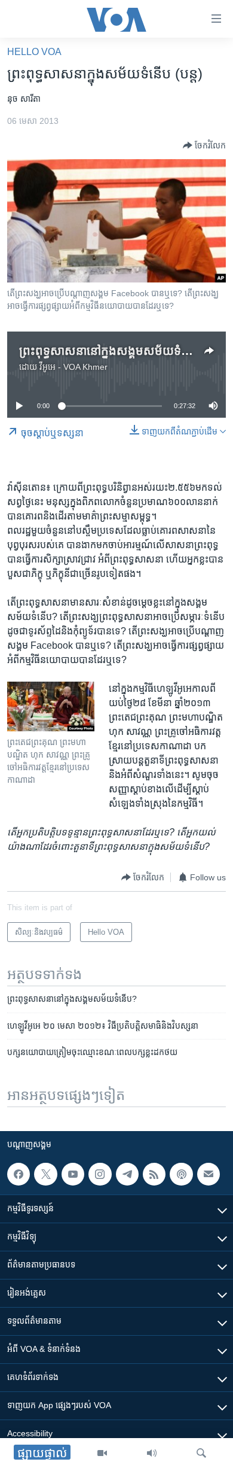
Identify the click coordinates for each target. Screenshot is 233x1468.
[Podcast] (181, 1174)
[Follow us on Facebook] (18, 1174)
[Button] (204, 145)
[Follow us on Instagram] (99, 1174)
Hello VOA (34, 52)
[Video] (102, 1453)
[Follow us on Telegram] (127, 1174)
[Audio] (152, 1453)
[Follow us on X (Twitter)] (45, 1174)
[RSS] (154, 1174)
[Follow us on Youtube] (73, 1174)
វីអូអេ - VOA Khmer (73, 367)
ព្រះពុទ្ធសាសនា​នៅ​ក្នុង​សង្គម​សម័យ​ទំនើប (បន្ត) (123, 350)
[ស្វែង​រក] (201, 1453)
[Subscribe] (208, 1174)
